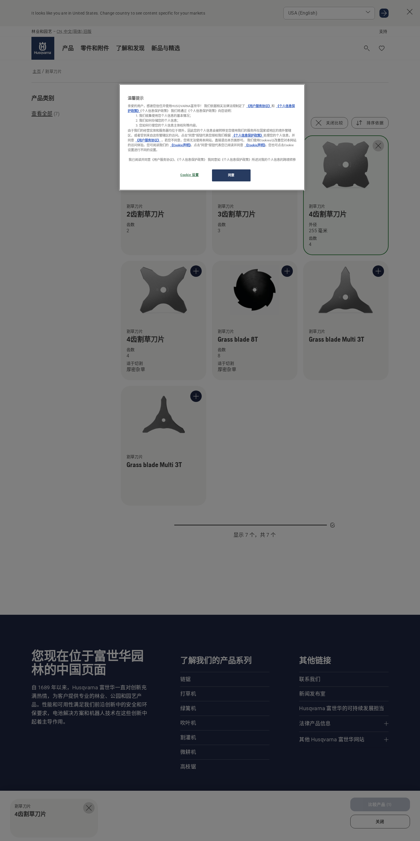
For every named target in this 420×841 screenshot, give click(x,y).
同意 (231, 175)
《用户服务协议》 (258, 106)
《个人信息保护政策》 (247, 135)
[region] (212, 137)
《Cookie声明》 (180, 145)
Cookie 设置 (189, 175)
